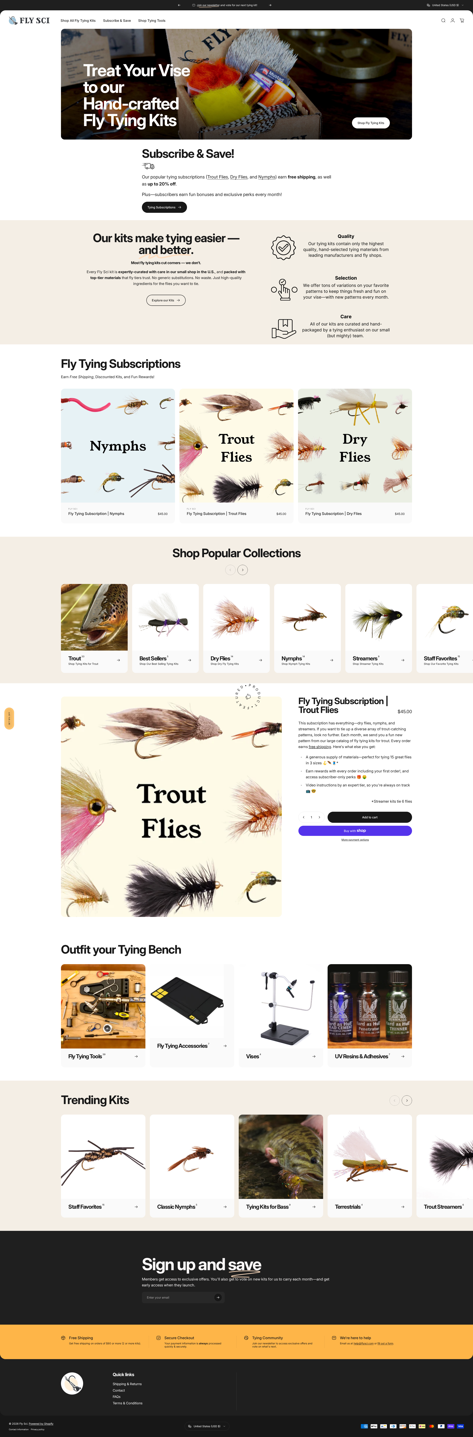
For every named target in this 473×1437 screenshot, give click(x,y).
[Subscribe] (296, 717)
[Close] (302, 695)
